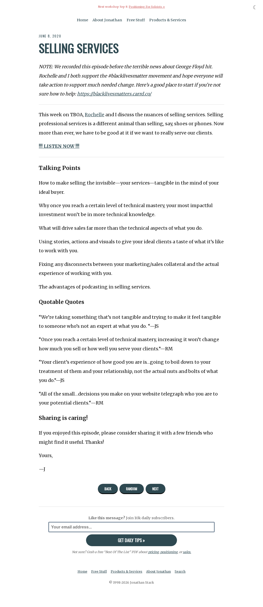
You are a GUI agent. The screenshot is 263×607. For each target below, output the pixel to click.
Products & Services (167, 20)
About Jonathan (107, 20)
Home (82, 20)
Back (108, 488)
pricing (153, 552)
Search (180, 571)
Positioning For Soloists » (147, 6)
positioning (168, 552)
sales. (187, 552)
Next (155, 488)
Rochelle (94, 115)
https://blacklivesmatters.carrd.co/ (114, 94)
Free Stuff (136, 20)
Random (131, 488)
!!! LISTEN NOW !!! (59, 146)
